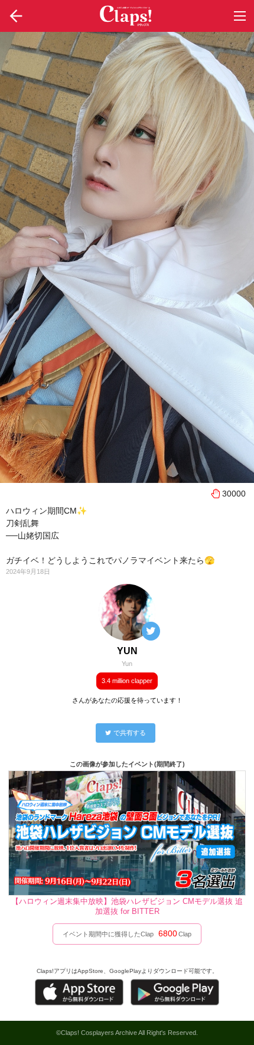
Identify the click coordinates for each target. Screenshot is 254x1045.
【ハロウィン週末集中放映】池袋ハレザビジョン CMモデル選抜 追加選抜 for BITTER (127, 906)
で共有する (129, 732)
